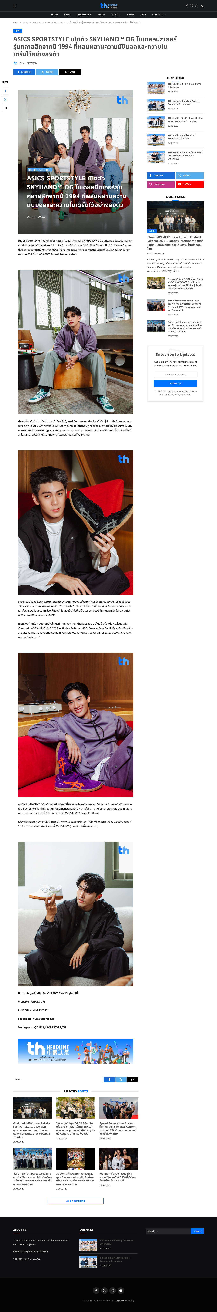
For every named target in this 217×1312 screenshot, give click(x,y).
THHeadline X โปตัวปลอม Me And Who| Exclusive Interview (185, 120)
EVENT (130, 14)
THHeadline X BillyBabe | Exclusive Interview (182, 137)
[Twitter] (5, 99)
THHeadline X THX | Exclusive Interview (184, 85)
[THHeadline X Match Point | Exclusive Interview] (156, 105)
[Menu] (14, 5)
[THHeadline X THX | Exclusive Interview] (156, 88)
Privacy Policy (174, 394)
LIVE (143, 14)
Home (54, 14)
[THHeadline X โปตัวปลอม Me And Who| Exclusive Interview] (156, 122)
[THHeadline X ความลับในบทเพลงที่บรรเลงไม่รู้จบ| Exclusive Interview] (156, 157)
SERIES (101, 14)
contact (157, 14)
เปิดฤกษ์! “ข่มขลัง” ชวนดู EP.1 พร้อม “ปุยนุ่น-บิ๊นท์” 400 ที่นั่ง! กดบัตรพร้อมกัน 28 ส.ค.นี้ (117, 1177)
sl (23, 63)
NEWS (67, 14)
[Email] (5, 107)
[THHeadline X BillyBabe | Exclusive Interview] (156, 140)
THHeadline (120, 1300)
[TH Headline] (108, 5)
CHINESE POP (84, 14)
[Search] (202, 5)
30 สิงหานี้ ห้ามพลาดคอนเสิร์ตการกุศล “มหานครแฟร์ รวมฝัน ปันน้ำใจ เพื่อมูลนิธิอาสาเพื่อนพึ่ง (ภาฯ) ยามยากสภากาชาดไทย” (75, 1179)
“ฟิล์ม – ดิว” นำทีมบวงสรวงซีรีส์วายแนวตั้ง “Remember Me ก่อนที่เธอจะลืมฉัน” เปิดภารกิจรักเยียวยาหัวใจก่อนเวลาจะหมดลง (32, 1179)
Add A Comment (75, 1201)
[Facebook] (5, 91)
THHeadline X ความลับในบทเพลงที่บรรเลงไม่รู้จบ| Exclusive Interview (185, 156)
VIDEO (114, 14)
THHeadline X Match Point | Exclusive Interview (183, 103)
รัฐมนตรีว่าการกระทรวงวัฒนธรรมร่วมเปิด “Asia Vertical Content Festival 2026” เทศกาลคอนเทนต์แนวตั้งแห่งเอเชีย (118, 1129)
